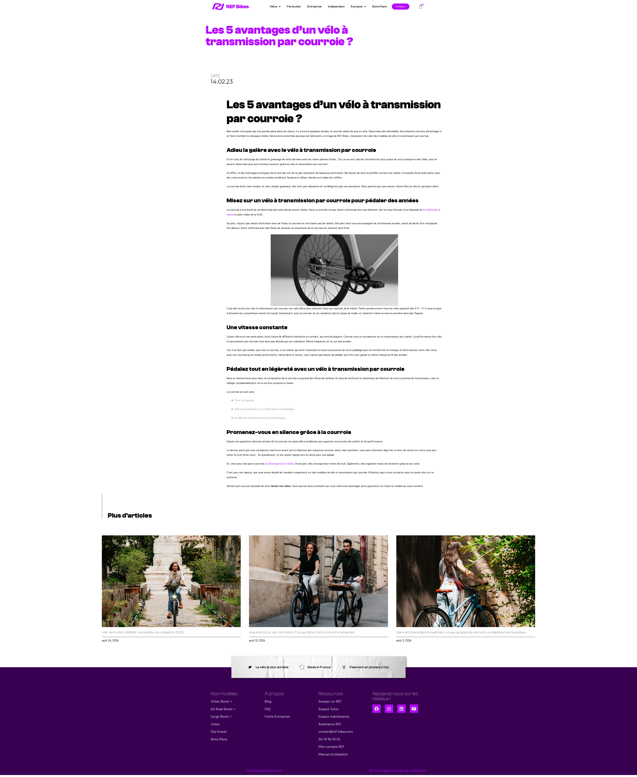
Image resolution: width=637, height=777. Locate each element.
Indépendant (336, 6)
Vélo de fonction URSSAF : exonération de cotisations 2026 (142, 632)
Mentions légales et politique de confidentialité (397, 770)
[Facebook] (376, 709)
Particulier (294, 6)
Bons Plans (379, 6)
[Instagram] (389, 709)
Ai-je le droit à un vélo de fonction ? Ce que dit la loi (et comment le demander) (302, 632)
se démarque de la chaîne (279, 463)
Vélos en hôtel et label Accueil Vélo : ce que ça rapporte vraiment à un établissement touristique (461, 632)
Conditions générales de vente (264, 770)
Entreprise (314, 6)
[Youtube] (414, 709)
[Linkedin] (401, 709)
